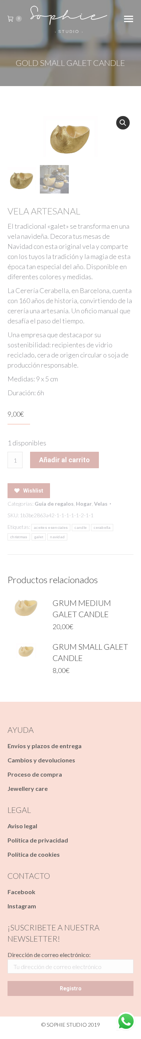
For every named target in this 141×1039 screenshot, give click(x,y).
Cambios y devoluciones (41, 760)
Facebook (21, 891)
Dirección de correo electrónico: (49, 954)
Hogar (84, 503)
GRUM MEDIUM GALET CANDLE (82, 608)
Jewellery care (28, 788)
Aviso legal (22, 825)
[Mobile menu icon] (128, 19)
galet (39, 537)
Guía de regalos (54, 503)
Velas (101, 503)
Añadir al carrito (64, 460)
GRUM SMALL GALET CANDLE (90, 652)
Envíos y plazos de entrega (45, 745)
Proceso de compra (35, 774)
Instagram (22, 905)
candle (80, 527)
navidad (57, 537)
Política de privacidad (38, 840)
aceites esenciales (51, 527)
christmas (18, 537)
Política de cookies (34, 854)
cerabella (102, 527)
